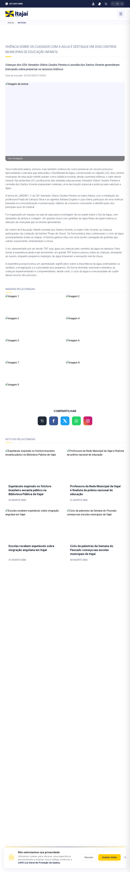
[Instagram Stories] (87, 420)
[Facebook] (53, 420)
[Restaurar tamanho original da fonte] (117, 4)
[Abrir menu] (121, 14)
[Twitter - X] (65, 420)
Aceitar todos (109, 857)
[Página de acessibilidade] (93, 3)
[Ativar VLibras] (99, 3)
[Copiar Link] (42, 420)
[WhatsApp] (76, 420)
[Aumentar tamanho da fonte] (122, 4)
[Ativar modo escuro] (106, 3)
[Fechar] (125, 857)
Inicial (11, 23)
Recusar (88, 857)
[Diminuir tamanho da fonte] (113, 4)
